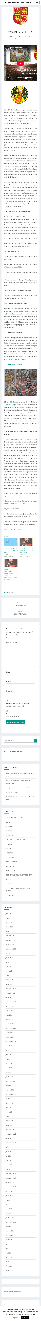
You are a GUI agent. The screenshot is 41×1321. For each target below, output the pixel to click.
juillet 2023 (9, 1050)
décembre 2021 (10, 1130)
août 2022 (8, 1099)
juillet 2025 (9, 958)
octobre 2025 (9, 945)
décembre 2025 (10, 936)
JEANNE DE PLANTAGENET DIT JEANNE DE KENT (11, 571)
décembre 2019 (10, 1222)
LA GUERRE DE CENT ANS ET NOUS (16, 2)
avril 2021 (8, 1165)
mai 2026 (8, 918)
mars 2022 (8, 1116)
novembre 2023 (10, 1033)
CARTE (7, 822)
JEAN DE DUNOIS (11, 862)
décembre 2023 (10, 1028)
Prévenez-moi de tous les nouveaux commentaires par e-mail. (18, 704)
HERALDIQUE (10, 592)
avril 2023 (8, 1063)
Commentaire (11, 643)
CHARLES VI (9, 831)
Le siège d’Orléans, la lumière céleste (18, 788)
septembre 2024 (11, 1002)
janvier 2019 (9, 1271)
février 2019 (9, 1266)
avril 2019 (8, 1257)
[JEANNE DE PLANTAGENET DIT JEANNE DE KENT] (11, 563)
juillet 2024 (9, 1006)
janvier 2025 (9, 984)
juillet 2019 (9, 1244)
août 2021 (8, 1147)
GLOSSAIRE (9, 853)
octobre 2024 (9, 997)
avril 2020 (8, 1204)
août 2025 (8, 953)
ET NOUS (8, 844)
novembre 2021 (10, 1134)
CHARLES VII (9, 835)
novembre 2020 (10, 1178)
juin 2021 (8, 1156)
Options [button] (15, 1318)
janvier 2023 (9, 1077)
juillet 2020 (9, 1196)
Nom (8, 672)
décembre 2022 (10, 1081)
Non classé (9, 884)
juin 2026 (8, 914)
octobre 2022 (9, 1090)
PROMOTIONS (10, 895)
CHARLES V (9, 826)
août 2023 (8, 1046)
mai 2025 (8, 967)
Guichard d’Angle (10, 405)
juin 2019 (8, 1249)
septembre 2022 (11, 1094)
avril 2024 (8, 1011)
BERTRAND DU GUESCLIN (14, 818)
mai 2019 (8, 1253)
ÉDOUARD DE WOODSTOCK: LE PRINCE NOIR (26, 550)
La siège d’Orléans (11, 792)
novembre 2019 (10, 1226)
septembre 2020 (11, 1187)
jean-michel (26, 36)
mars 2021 (8, 1169)
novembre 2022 (10, 1085)
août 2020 (8, 1191)
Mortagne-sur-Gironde (27, 453)
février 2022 (9, 1121)
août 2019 (8, 1240)
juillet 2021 (9, 1152)
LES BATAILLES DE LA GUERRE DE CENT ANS (20, 875)
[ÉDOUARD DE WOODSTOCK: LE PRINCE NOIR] (26, 542)
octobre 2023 (9, 1037)
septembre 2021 (11, 1143)
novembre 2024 (10, 993)
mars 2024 (8, 1015)
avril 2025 (8, 971)
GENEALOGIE (10, 848)
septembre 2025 (11, 949)
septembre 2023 (11, 1041)
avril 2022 (8, 1112)
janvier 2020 (9, 1218)
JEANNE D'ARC (10, 866)
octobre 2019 (9, 1231)
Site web (9, 691)
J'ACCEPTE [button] (25, 1318)
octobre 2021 (9, 1138)
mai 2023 (8, 1059)
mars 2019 (8, 1262)
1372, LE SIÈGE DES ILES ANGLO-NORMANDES (11, 550)
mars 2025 (8, 975)
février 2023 (9, 1072)
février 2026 (9, 927)
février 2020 (9, 1213)
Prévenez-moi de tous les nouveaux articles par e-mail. (18, 715)
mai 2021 (8, 1160)
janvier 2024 (9, 1024)
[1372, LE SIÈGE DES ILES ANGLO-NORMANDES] (11, 542)
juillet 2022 (9, 1103)
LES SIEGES (9, 879)
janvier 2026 (9, 931)
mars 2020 (8, 1209)
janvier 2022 (9, 1125)
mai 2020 (8, 1200)
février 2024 (9, 1019)
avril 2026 (8, 922)
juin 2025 (8, 962)
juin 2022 (8, 1108)
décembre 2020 (10, 1174)
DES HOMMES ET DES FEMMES (15, 840)
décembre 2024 (10, 989)
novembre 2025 (10, 940)
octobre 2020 (9, 1182)
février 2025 (9, 980)
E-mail (9, 681)
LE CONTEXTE (10, 871)
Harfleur (12, 314)
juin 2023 (8, 1055)
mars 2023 (8, 1068)
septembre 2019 (11, 1235)
